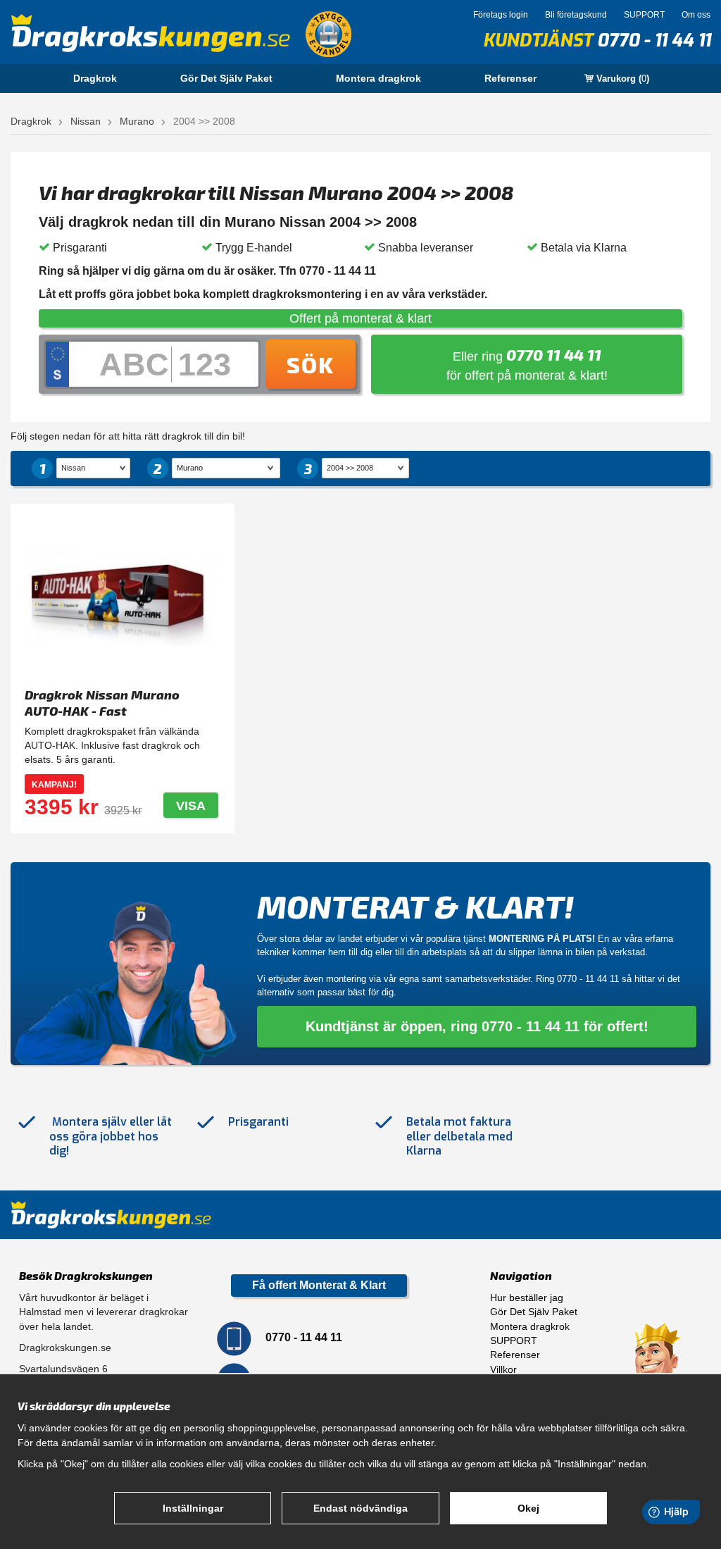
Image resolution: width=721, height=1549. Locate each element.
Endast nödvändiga (360, 1508)
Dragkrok (95, 78)
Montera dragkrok (378, 78)
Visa (191, 806)
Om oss (696, 15)
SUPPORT (644, 15)
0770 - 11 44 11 (653, 40)
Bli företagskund (576, 15)
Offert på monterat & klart (360, 318)
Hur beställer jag (526, 1297)
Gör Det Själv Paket (226, 78)
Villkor (503, 1369)
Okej (528, 1508)
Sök (310, 364)
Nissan (85, 121)
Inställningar (193, 1508)
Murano (137, 121)
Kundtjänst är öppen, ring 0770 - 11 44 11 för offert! (477, 1026)
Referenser (510, 78)
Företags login (500, 15)
